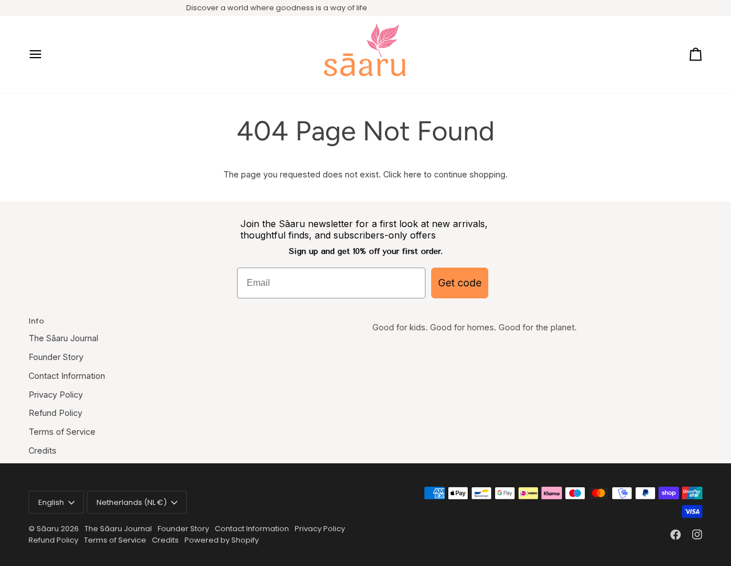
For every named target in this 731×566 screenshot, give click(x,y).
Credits (43, 450)
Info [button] (36, 321)
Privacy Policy (56, 394)
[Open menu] (46, 54)
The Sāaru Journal (63, 338)
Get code (459, 283)
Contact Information (67, 376)
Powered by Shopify (221, 540)
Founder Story (56, 357)
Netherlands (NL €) (132, 502)
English (51, 502)
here (412, 174)
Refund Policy (55, 413)
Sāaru (49, 528)
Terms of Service (62, 431)
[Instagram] (697, 534)
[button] (537, 318)
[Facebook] (675, 534)
